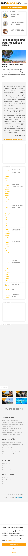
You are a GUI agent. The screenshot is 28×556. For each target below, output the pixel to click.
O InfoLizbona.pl (6, 463)
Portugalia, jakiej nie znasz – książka (17, 23)
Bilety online (16, 241)
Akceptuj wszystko (14, 544)
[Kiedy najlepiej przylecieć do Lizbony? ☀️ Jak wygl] (7, 348)
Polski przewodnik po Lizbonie (14, 7)
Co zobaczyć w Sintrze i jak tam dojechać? (12, 428)
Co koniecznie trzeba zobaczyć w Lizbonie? (12, 432)
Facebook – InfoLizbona (7, 483)
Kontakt (4, 467)
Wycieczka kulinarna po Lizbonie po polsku (12, 453)
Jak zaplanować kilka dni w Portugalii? (11, 434)
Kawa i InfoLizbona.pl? (17, 30)
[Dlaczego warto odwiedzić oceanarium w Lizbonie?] (21, 401)
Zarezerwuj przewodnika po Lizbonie (10, 455)
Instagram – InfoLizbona (7, 481)
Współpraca (5, 465)
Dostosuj (14, 548)
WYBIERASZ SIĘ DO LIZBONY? (13, 139)
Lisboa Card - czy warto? (16, 15)
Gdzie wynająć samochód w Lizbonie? (11, 451)
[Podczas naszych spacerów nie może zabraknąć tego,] (7, 378)
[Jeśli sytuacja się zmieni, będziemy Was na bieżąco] (7, 333)
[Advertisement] (14, 153)
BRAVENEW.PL (19, 497)
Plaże (13, 290)
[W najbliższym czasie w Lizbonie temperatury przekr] (7, 363)
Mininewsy (10, 12)
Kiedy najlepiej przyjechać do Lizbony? (11, 420)
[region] (14, 540)
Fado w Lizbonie (16, 230)
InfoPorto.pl (5, 477)
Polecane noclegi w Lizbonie (8, 447)
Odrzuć (14, 552)
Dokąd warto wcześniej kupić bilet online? (11, 442)
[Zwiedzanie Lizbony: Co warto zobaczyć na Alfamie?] (7, 394)
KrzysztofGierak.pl (6, 479)
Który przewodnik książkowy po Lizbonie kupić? (13, 424)
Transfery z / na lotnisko (7, 449)
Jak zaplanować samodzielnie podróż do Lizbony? (13, 422)
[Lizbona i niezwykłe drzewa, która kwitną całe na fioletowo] (7, 401)
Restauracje (15, 285)
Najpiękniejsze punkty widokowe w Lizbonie (12, 66)
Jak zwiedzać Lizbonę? (7, 426)
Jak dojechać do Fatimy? (8, 430)
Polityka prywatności (10, 540)
